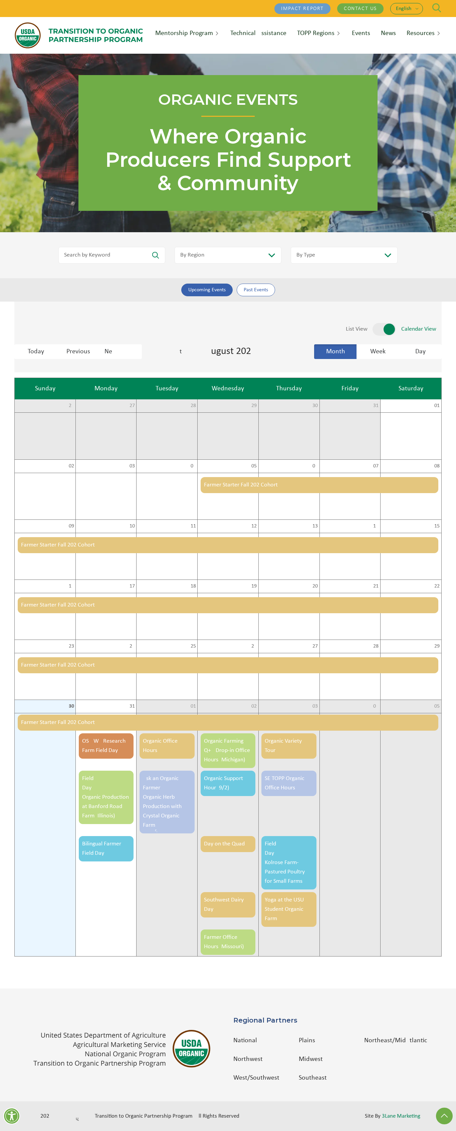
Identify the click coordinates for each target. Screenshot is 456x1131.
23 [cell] (71, 646)
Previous (78, 351)
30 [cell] (315, 405)
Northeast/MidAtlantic (395, 1040)
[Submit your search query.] (155, 255)
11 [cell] (193, 526)
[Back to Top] (444, 1116)
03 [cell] (132, 466)
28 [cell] (193, 405)
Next (123, 351)
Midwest (311, 1059)
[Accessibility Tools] (11, 1116)
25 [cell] (193, 646)
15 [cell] (437, 526)
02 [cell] (71, 466)
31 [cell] (376, 405)
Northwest (248, 1059)
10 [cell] (132, 526)
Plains (307, 1040)
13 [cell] (315, 526)
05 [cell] (254, 466)
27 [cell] (132, 405)
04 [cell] (193, 466)
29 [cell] (254, 405)
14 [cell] (376, 526)
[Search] (436, 7)
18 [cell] (193, 586)
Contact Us (360, 8)
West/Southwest (256, 1078)
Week (378, 351)
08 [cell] (437, 466)
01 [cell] (437, 405)
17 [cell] (132, 586)
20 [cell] (315, 586)
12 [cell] (254, 526)
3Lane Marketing (401, 1116)
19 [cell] (254, 586)
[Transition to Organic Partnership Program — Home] (79, 35)
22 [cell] (437, 586)
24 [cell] (132, 646)
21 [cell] (376, 586)
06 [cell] (315, 466)
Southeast (313, 1078)
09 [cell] (71, 526)
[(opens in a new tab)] (125, 1048)
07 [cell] (376, 466)
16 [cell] (71, 586)
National (245, 1040)
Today (36, 351)
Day (420, 351)
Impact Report (302, 8)
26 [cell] (71, 405)
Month (335, 351)
